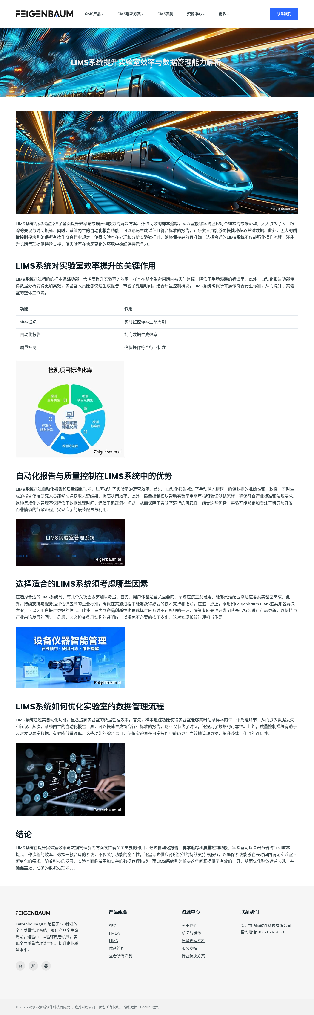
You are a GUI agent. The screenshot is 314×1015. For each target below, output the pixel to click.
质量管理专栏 (193, 940)
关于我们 (189, 925)
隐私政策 (130, 1007)
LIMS (113, 940)
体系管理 (117, 948)
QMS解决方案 (129, 14)
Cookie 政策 (149, 1007)
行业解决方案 (193, 956)
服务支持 (189, 948)
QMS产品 (93, 14)
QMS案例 (165, 14)
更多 (222, 14)
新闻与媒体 (191, 933)
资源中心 (194, 14)
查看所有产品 (120, 956)
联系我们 (284, 14)
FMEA (114, 933)
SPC (112, 925)
